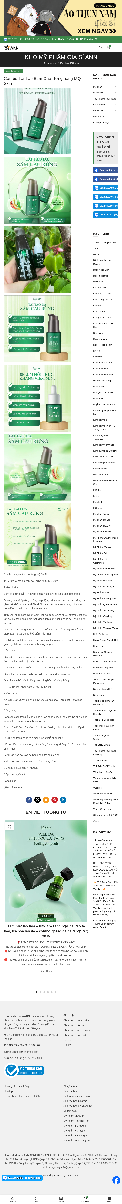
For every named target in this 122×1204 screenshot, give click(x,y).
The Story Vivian (101, 744)
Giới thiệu (69, 1015)
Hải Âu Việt (98, 386)
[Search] (101, 47)
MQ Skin (97, 508)
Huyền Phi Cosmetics (104, 404)
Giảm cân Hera (100, 368)
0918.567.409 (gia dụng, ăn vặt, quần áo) (109, 188)
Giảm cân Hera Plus (103, 374)
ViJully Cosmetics (102, 809)
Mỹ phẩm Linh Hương (104, 568)
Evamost (97, 356)
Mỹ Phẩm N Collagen (75, 1135)
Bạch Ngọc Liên (101, 269)
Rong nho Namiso (102, 673)
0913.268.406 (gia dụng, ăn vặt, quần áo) (109, 197)
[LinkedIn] (63, 800)
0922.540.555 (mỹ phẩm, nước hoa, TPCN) (109, 205)
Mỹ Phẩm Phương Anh (104, 598)
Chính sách (99, 311)
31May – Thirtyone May (105, 242)
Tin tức (67, 1045)
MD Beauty (98, 490)
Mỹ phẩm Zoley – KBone (105, 628)
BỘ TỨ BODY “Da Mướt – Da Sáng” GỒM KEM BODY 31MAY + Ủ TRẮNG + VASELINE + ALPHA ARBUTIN (105, 870)
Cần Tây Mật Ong (102, 293)
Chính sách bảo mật (74, 1035)
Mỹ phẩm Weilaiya (102, 622)
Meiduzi (97, 496)
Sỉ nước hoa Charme (75, 1101)
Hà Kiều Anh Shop (102, 380)
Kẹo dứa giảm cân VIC (104, 462)
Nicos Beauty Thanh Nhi (105, 640)
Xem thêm (46, 971)
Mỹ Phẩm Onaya (101, 592)
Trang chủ (51, 63)
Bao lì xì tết (99, 116)
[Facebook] (29, 800)
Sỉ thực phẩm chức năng (77, 1096)
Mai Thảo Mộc (100, 474)
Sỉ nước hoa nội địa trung (77, 1106)
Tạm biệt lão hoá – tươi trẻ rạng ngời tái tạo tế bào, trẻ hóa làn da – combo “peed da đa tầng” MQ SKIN (46, 931)
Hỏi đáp (8, 1091)
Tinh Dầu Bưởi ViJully (104, 766)
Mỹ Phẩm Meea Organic (105, 574)
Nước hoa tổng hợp (103, 667)
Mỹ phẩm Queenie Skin (105, 604)
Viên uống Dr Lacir (102, 793)
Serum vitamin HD (102, 689)
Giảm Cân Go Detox (103, 362)
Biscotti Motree (100, 276)
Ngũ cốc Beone (101, 634)
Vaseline (97, 787)
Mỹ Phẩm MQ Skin (73, 1116)
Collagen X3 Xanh (102, 317)
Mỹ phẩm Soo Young (103, 610)
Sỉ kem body (70, 1111)
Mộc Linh (97, 502)
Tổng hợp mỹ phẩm (103, 772)
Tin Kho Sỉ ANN (100, 760)
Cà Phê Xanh (100, 287)
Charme (97, 305)
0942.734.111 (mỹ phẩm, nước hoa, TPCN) (109, 214)
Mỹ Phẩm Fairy (100, 553)
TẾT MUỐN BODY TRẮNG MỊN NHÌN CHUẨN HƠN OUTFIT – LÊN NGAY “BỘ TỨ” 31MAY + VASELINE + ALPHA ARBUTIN (104, 849)
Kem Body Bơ (100, 419)
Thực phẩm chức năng (104, 98)
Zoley (96, 821)
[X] (37, 800)
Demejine (98, 333)
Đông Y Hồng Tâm (102, 344)
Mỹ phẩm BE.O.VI (102, 526)
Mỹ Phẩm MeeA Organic (77, 1140)
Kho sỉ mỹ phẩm (63, 1175)
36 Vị (95, 248)
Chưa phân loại (101, 122)
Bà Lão (96, 254)
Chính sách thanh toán (76, 1020)
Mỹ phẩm (98, 87)
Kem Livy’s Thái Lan (103, 456)
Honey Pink (99, 398)
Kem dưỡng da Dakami (105, 451)
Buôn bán (98, 281)
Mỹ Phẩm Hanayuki (74, 1130)
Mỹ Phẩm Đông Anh (103, 547)
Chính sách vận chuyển (76, 1030)
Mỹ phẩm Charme (102, 531)
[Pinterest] (54, 800)
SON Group (99, 695)
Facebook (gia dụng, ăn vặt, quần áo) (109, 170)
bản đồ (8, 1039)
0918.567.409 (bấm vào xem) (24, 1177)
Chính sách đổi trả (73, 1025)
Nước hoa (98, 92)
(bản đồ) (93, 39)
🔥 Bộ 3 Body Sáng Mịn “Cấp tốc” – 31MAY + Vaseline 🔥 (105, 885)
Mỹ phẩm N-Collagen (104, 586)
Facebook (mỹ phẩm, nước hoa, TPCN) (109, 179)
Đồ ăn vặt (98, 110)
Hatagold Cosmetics (103, 392)
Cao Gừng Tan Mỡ (102, 299)
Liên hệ (67, 1040)
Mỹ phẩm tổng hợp (102, 616)
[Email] (46, 800)
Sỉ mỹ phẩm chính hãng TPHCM (22, 1096)
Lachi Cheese (100, 468)
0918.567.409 (15, 39)
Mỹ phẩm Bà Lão (101, 519)
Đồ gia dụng (99, 104)
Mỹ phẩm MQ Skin (69, 63)
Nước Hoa (98, 646)
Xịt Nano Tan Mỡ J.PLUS (105, 815)
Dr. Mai (96, 351)
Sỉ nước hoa (70, 1091)
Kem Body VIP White (103, 444)
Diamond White (101, 339)
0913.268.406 (31, 39)
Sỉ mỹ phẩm (70, 1086)
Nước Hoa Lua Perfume (105, 661)
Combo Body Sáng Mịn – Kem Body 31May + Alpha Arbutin (105, 923)
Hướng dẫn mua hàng (16, 1086)
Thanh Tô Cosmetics (103, 719)
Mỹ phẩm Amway (101, 514)
